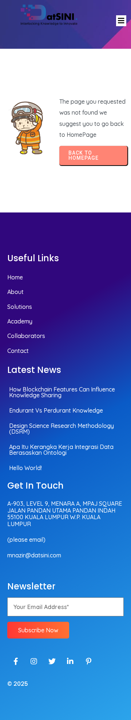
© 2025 (17, 684)
